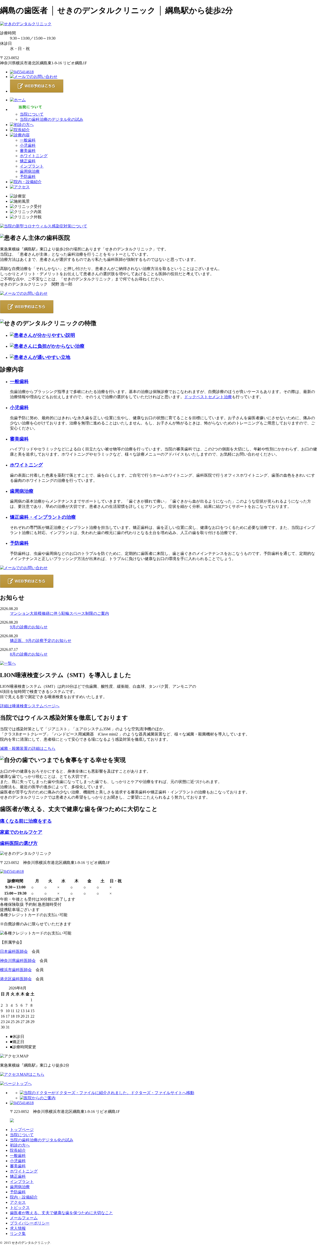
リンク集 (18, 1233)
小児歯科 (28, 145)
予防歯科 (28, 176)
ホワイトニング (34, 156)
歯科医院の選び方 (19, 843)
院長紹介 (18, 1150)
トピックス (20, 1207)
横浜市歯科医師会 (16, 970)
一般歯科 (28, 140)
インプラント (32, 166)
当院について (32, 114)
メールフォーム (24, 1218)
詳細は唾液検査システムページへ (29, 706)
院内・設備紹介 (24, 1197)
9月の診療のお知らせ (29, 627)
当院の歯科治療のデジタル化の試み (51, 119)
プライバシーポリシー (30, 1223)
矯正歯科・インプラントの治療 (43, 517)
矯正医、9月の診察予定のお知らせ (40, 640)
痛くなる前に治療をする (26, 821)
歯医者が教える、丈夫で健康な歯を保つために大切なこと (61, 1213)
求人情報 (18, 1228)
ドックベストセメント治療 (208, 397)
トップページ (22, 1129)
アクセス (18, 1202)
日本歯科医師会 (14, 951)
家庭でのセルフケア (21, 832)
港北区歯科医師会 (16, 979)
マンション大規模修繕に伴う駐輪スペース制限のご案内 (59, 613)
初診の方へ (20, 1145)
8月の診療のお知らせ (29, 654)
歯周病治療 (30, 171)
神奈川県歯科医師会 (18, 960)
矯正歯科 (28, 161)
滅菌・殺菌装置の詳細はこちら (27, 748)
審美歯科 (28, 150)
